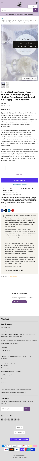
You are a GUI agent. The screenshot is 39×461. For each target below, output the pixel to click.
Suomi (18, 427)
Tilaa (27, 409)
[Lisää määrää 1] (16, 168)
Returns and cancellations (19, 455)
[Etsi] (35, 10)
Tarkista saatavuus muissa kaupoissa (12, 194)
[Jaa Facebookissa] (2, 210)
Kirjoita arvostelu (19, 302)
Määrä (2, 164)
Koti (2, 18)
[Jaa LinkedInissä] (9, 210)
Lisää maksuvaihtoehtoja (19, 184)
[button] (32, 6)
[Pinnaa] (12, 210)
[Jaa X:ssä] (5, 210)
